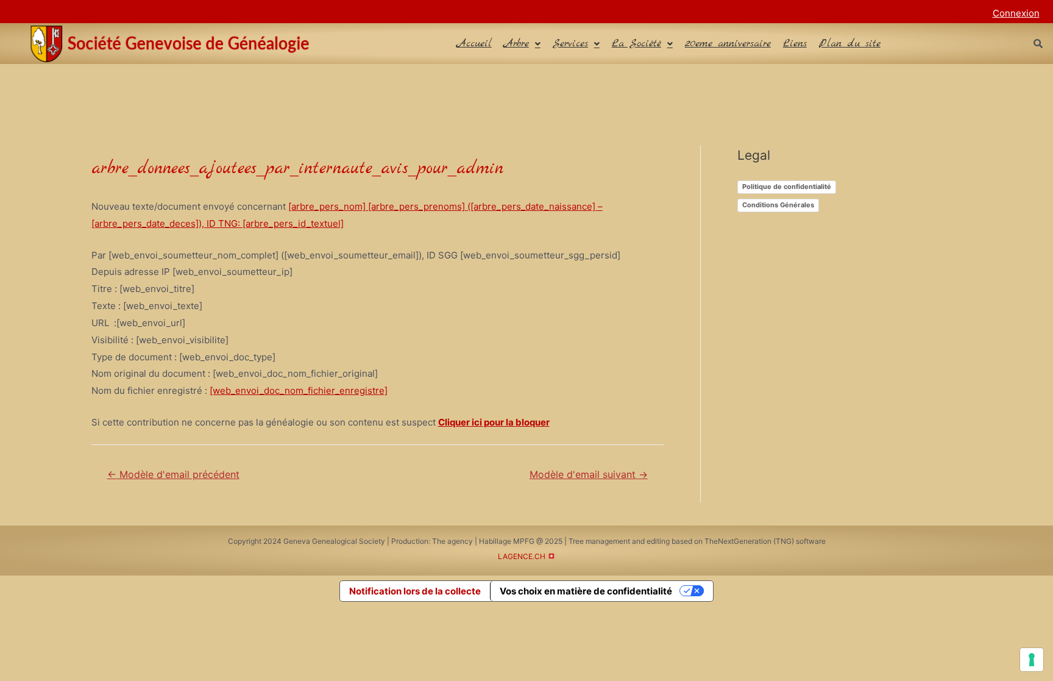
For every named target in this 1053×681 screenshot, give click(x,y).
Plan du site (850, 44)
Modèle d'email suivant (589, 474)
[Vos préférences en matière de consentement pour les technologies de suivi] (1031, 659)
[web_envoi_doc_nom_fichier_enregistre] (299, 390)
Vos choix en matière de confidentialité (586, 591)
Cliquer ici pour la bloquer (494, 422)
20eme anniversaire (728, 44)
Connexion (1016, 13)
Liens (795, 44)
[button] (522, 43)
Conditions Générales (778, 205)
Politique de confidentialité (786, 186)
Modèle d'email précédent (173, 474)
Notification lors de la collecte (415, 591)
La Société (636, 44)
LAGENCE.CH (521, 556)
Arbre (516, 44)
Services (570, 44)
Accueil (474, 44)
